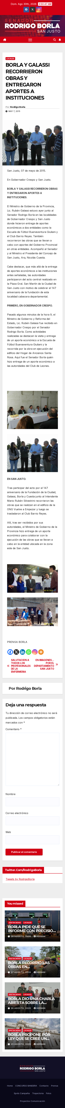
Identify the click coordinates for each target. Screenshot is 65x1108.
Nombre (10, 794)
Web (8, 832)
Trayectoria (38, 1093)
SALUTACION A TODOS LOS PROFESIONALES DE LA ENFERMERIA (21, 666)
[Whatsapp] (28, 652)
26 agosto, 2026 (21, 1008)
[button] (54, 39)
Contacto (44, 1085)
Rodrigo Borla (17, 107)
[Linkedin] (22, 652)
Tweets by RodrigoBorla (20, 879)
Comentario (14, 729)
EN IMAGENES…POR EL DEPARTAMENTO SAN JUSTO (44, 664)
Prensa (54, 1085)
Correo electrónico (17, 813)
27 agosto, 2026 (21, 972)
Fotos (48, 1093)
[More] (41, 652)
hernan (40, 936)
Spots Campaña (22, 1093)
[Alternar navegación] (30, 40)
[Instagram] (35, 652)
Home (10, 1085)
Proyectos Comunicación (32, 1101)
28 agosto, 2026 (21, 936)
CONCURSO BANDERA (26, 1085)
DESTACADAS (15, 923)
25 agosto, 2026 (21, 1044)
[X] (16, 652)
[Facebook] (10, 652)
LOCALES (10, 59)
